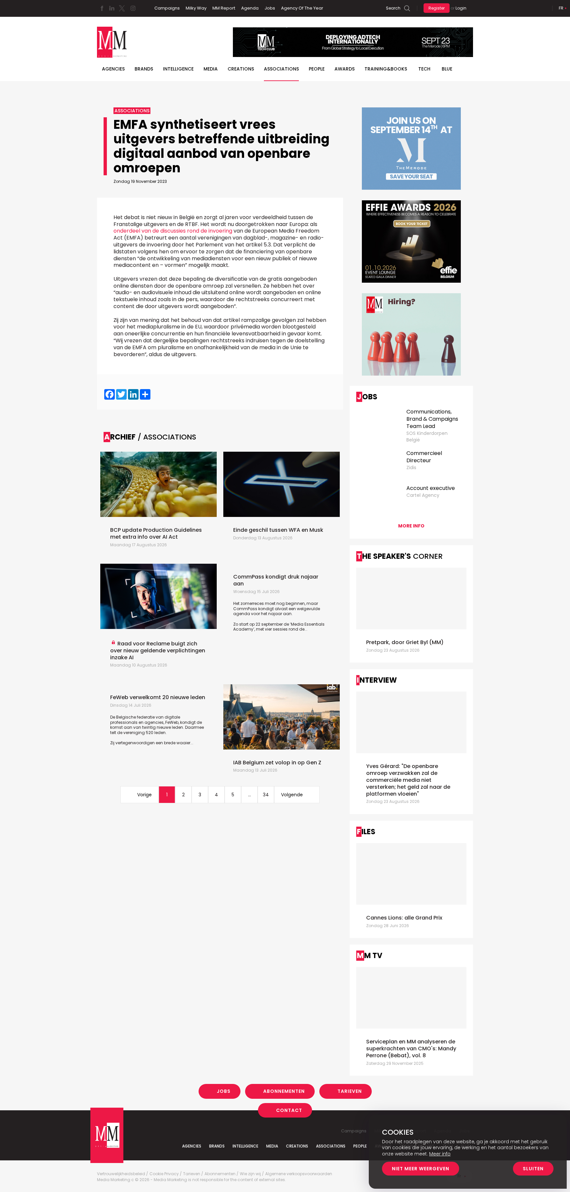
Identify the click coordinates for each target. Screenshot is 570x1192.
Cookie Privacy (164, 1174)
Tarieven (349, 1091)
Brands (144, 69)
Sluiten (533, 1168)
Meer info (440, 1153)
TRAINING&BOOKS (385, 69)
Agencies (113, 69)
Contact (289, 1110)
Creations (241, 69)
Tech (424, 69)
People (317, 69)
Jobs (270, 8)
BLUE (447, 69)
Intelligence (178, 69)
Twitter (122, 8)
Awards (344, 69)
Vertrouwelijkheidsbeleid (121, 1174)
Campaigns (167, 8)
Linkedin (112, 8)
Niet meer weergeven (420, 1168)
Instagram (133, 8)
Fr (561, 8)
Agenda (250, 8)
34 (266, 794)
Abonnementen (284, 1091)
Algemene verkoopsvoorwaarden (298, 1174)
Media (211, 69)
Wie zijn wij (250, 1174)
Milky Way (196, 8)
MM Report (223, 8)
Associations (281, 69)
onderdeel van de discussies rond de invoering (172, 231)
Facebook (102, 8)
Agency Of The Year (302, 8)
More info (411, 526)
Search (393, 8)
